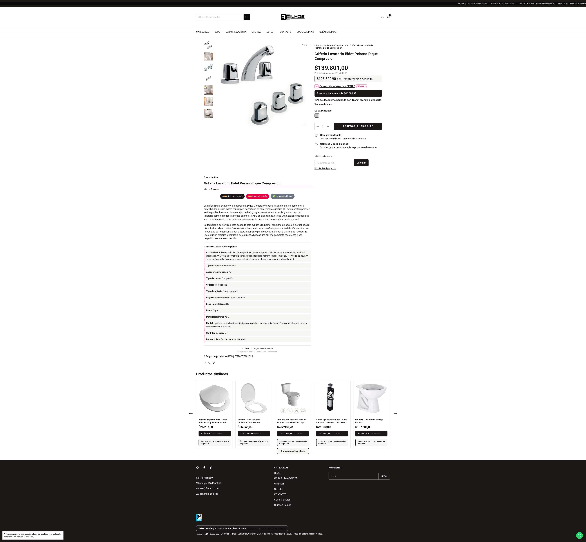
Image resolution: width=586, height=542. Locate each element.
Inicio (317, 45)
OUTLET (271, 32)
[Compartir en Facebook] (205, 363)
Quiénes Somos (327, 32)
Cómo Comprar (305, 32)
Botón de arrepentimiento (273, 528)
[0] (388, 17)
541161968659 (204, 477)
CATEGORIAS (202, 32)
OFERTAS (256, 32)
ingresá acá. (253, 528)
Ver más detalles (323, 104)
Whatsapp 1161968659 (208, 483)
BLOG (217, 32)
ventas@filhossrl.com (207, 488)
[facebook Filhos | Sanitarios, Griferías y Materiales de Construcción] (204, 467)
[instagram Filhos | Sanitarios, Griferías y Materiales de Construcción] (197, 467)
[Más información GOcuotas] (361, 86)
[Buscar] (247, 17)
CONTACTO (285, 32)
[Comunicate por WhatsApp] (579, 535)
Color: (323, 110)
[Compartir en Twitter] (209, 363)
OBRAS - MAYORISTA (236, 32)
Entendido (29, 537)
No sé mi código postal (325, 168)
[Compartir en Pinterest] (213, 363)
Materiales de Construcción (335, 45)
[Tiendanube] (208, 534)
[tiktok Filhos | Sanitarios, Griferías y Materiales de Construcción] (211, 467)
